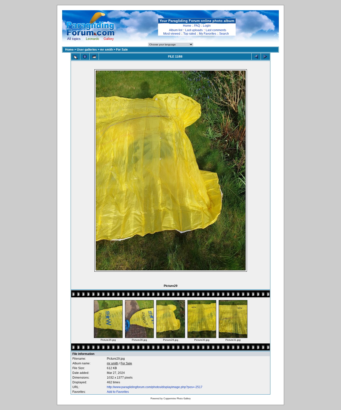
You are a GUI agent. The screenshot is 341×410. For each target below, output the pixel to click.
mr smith (106, 49)
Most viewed (171, 33)
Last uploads (194, 30)
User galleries (87, 49)
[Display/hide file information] (84, 56)
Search (224, 33)
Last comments (216, 30)
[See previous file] (256, 56)
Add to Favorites (118, 392)
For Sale (122, 49)
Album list (175, 30)
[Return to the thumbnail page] (75, 57)
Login (207, 25)
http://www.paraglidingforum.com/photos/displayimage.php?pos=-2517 (154, 387)
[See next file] (265, 56)
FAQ (197, 25)
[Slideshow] (94, 56)
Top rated (189, 33)
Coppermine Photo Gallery (177, 398)
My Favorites (207, 33)
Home (187, 25)
